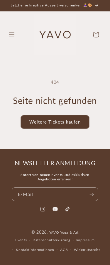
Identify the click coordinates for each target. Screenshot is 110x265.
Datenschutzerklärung (51, 240)
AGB (64, 249)
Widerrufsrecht (87, 249)
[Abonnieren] (91, 194)
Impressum (85, 240)
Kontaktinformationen (35, 249)
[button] (11, 34)
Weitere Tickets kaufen (55, 121)
